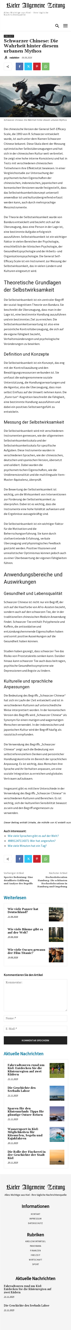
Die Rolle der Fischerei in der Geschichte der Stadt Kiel (27, 1155)
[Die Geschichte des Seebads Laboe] (57, 1093)
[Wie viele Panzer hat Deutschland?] (56, 914)
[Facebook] (19, 66)
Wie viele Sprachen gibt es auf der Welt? (33, 836)
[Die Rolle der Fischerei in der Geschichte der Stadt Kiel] (57, 1157)
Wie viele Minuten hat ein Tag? (27, 846)
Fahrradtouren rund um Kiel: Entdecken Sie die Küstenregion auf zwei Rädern (26, 1070)
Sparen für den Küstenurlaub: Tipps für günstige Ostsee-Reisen (26, 1112)
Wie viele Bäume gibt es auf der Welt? (25, 931)
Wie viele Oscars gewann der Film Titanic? (26, 951)
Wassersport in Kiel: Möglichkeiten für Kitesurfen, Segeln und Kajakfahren (25, 1134)
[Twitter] (28, 66)
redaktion (14, 57)
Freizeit (9, 36)
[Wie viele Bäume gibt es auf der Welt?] (56, 934)
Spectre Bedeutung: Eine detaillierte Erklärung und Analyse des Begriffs (18, 880)
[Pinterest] (37, 66)
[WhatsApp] (45, 66)
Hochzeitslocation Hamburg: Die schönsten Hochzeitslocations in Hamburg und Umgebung (52, 882)
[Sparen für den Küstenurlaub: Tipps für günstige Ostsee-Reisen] (57, 1113)
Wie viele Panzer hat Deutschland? (23, 910)
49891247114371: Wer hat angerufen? (32, 841)
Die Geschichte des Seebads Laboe (22, 1089)
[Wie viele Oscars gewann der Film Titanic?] (56, 955)
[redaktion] (6, 58)
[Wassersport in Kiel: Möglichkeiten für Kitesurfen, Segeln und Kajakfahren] (57, 1134)
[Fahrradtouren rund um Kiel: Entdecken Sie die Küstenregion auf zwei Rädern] (57, 1070)
